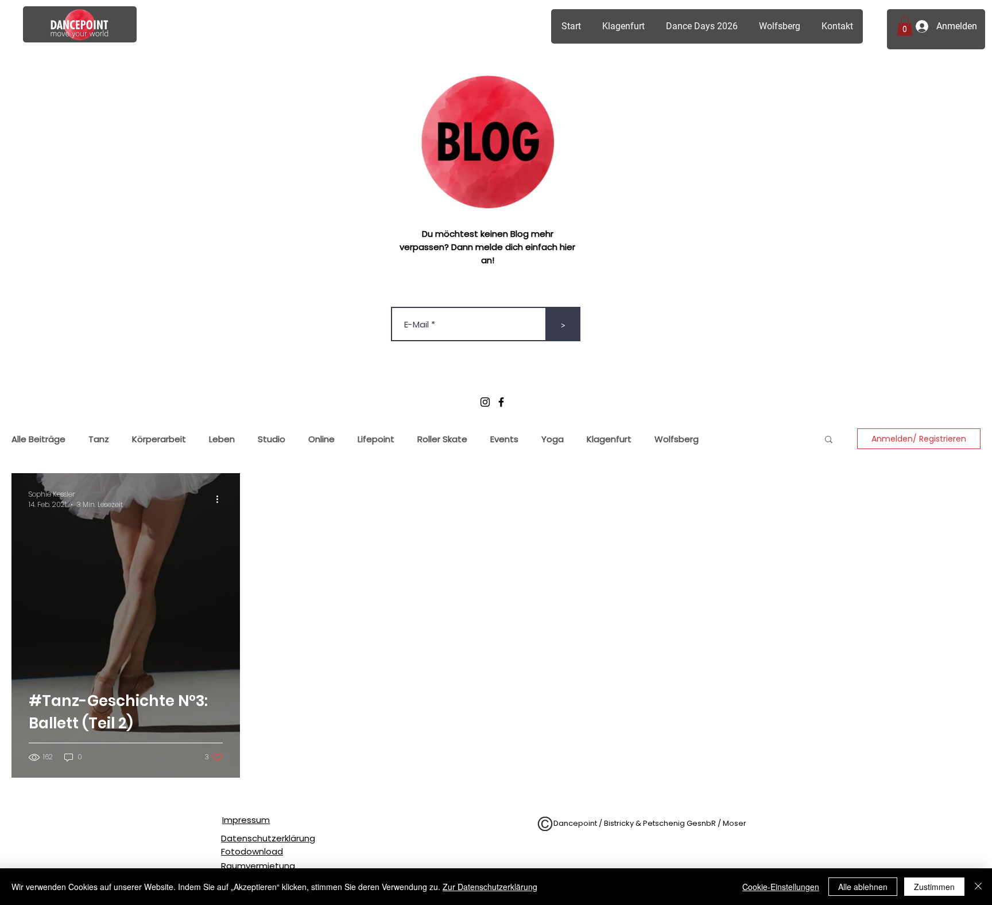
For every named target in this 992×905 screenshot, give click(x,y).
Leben (222, 439)
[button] (905, 26)
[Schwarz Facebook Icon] (501, 402)
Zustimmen (934, 886)
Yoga (552, 439)
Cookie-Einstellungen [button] (780, 886)
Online (321, 439)
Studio (271, 439)
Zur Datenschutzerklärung (490, 886)
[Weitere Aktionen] (221, 499)
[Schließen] (978, 886)
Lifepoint (376, 439)
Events (504, 439)
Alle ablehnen (863, 886)
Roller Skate (442, 439)
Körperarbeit (159, 439)
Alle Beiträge (38, 439)
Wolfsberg (676, 439)
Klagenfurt (609, 439)
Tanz (98, 439)
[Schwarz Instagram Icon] (485, 402)
